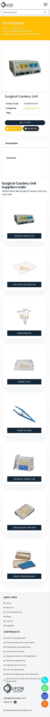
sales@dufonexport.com (15, 698)
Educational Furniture (15, 651)
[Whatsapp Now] (44, 688)
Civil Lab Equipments (15, 669)
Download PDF (14, 128)
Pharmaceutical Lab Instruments (20, 642)
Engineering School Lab (16, 665)
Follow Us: (8, 702)
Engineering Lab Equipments (18, 647)
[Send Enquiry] (44, 696)
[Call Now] (44, 680)
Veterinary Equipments (16, 660)
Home (5, 28)
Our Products (16, 28)
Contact (9, 621)
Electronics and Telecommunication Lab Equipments (23, 679)
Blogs (8, 616)
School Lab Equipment (15, 638)
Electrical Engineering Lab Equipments (22, 674)
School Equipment (14, 612)
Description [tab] (11, 143)
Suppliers (10, 625)
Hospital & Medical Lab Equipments (17, 31)
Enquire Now (31, 128)
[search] (45, 12)
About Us (10, 607)
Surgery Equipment (10, 34)
